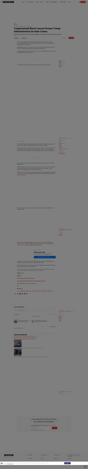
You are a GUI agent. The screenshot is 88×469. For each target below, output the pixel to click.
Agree (67, 463)
